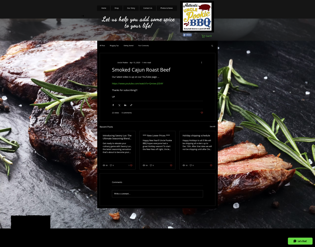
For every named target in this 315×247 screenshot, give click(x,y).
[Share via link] (131, 105)
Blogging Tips (114, 46)
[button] (82, 15)
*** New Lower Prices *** (156, 135)
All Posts (102, 46)
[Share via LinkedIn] (125, 105)
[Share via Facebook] (113, 105)
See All (212, 126)
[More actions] (201, 62)
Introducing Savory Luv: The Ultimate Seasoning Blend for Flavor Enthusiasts (117, 137)
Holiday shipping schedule (196, 135)
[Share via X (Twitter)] (119, 105)
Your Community (143, 46)
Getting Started (128, 46)
